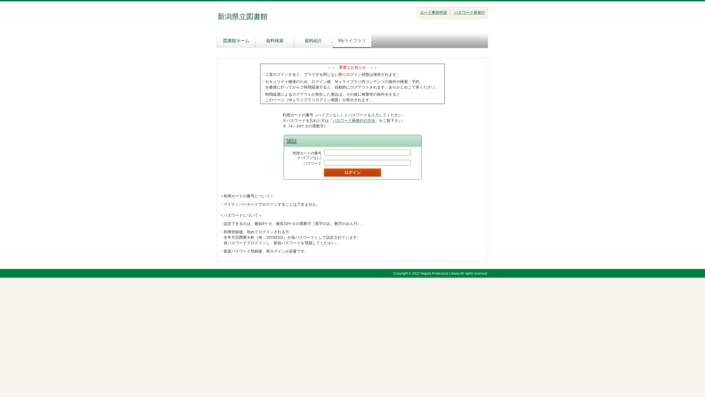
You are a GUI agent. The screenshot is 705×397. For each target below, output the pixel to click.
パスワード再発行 (469, 12)
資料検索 (275, 40)
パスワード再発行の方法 (354, 120)
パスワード (312, 163)
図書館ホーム (236, 40)
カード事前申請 (433, 12)
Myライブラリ (352, 40)
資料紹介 (313, 40)
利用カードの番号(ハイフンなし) (307, 155)
